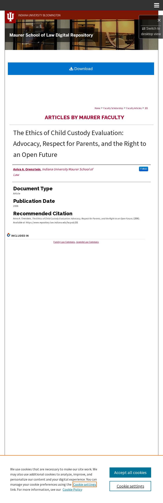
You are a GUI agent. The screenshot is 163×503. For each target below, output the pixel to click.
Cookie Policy (72, 489)
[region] (81, 479)
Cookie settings (84, 484)
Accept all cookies (130, 472)
